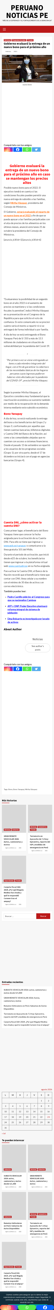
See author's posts (38, 648)
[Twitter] (36, 149)
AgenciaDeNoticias (10, 848)
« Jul (4, 1133)
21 (34, 1117)
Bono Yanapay (18, 789)
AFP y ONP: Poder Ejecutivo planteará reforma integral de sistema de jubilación (27, 609)
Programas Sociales (19, 40)
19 (20, 1117)
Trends (30, 40)
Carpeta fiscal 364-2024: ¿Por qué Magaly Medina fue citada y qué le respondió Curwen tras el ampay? (26, 1023)
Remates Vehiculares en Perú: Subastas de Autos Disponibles (25, 1007)
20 (27, 1117)
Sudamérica (42, 827)
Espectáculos (9, 881)
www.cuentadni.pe (18, 566)
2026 (20, 848)
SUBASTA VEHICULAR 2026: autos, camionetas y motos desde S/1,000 (25, 991)
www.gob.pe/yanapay (15, 545)
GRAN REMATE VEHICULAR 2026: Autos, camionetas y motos (22, 999)
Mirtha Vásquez (18, 203)
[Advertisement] (27, 116)
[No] (51, 1300)
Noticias (7, 40)
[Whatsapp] (27, 149)
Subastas (15, 830)
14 (34, 1111)
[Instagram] (8, 149)
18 (13, 1117)
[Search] (49, 29)
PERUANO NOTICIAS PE (27, 11)
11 (13, 1111)
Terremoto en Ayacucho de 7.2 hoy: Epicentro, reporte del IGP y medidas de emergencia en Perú (40, 842)
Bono (10, 789)
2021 (15, 51)
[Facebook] (17, 149)
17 (5, 1117)
